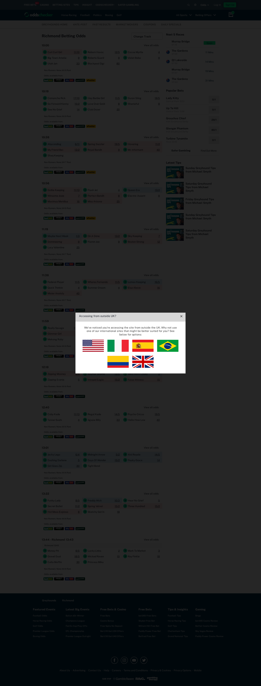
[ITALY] (118, 350)
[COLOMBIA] (118, 366)
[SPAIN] (142, 350)
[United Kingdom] (142, 366)
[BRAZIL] (167, 350)
